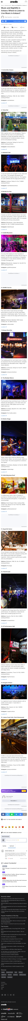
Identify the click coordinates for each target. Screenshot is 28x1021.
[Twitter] (8, 995)
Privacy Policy (4, 983)
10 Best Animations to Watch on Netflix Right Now (11, 961)
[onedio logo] (13, 1004)
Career (2, 987)
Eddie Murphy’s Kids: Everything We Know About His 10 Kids (13, 934)
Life (3, 872)
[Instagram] (2, 995)
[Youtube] (11, 995)
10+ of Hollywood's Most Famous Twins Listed (10, 941)
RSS (2, 988)
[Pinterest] (14, 995)
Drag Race (10, 977)
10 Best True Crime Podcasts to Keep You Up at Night (12, 956)
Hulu (16, 972)
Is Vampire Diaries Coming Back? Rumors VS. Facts (11, 938)
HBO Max (4, 977)
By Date (4, 846)
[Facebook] (5, 995)
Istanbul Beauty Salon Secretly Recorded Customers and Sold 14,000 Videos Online (14, 881)
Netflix (3, 972)
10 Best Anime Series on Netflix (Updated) (10, 954)
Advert (2, 985)
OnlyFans (15, 974)
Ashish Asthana (8, 850)
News (2, 5)
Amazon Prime (10, 972)
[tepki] (2, 827)
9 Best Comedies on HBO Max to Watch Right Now (11, 949)
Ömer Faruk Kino (12, 17)
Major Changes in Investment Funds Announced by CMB (14, 869)
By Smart (12, 846)
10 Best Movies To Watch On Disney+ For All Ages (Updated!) (13, 958)
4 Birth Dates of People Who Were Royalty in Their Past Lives (13, 909)
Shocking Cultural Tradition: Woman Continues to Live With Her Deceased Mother (14, 875)
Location (3, 103)
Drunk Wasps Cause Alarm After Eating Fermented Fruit (14, 887)
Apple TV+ (4, 974)
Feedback (3, 982)
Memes (9, 974)
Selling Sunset (23, 974)
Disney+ (20, 972)
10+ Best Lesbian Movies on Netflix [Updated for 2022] (12, 966)
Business (5, 866)
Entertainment (8, 5)
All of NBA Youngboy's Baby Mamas (8, 936)
